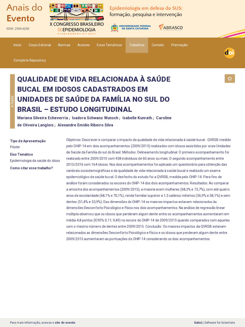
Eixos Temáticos (109, 45)
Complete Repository (30, 60)
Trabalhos (137, 45)
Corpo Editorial (40, 45)
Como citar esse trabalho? (31, 168)
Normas (64, 45)
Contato (158, 45)
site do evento (65, 322)
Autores (84, 45)
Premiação (179, 45)
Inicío (18, 45)
